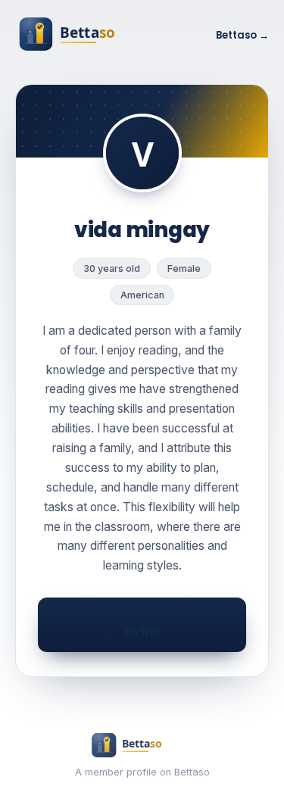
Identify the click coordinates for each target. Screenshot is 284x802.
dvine (142, 624)
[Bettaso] (87, 36)
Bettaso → (242, 35)
